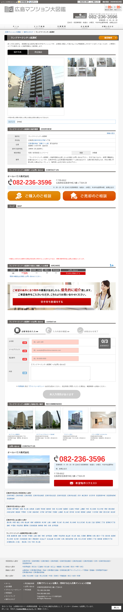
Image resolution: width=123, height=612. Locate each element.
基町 (100, 512)
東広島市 (85, 495)
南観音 (59, 567)
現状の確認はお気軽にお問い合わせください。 (26, 276)
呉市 (79, 495)
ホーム (8, 583)
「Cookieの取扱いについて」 (24, 609)
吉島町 (88, 512)
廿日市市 (92, 495)
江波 (93, 522)
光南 (21, 509)
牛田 (33, 542)
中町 (87, 509)
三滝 (29, 542)
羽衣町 (43, 509)
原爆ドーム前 (44, 143)
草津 (78, 576)
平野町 (23, 512)
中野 (77, 567)
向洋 (74, 576)
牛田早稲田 (26, 567)
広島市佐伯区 (72, 495)
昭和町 (83, 512)
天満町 (83, 536)
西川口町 (106, 512)
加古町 (113, 512)
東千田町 (48, 512)
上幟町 (82, 509)
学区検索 (28, 590)
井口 (81, 567)
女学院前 (55, 525)
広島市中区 (37, 140)
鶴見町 (18, 512)
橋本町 (48, 509)
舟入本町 (59, 509)
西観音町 (36, 539)
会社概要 (9, 586)
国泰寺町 (36, 512)
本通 (14, 522)
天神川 (56, 576)
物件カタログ (10, 599)
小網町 (53, 522)
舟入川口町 (81, 522)
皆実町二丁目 (100, 522)
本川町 (77, 512)
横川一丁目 (100, 536)
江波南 (71, 509)
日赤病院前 (33, 525)
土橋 (48, 522)
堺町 (106, 509)
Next (62, 85)
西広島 (24, 542)
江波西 (37, 509)
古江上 (53, 567)
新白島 (9, 522)
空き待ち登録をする (73, 273)
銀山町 (27, 522)
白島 (22, 522)
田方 (72, 567)
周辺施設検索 (29, 583)
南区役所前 (69, 539)
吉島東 (31, 509)
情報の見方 (111, 133)
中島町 (77, 509)
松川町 (16, 539)
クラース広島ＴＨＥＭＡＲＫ (99, 434)
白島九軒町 (11, 512)
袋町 (8, 525)
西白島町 (111, 509)
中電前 (13, 525)
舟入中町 (100, 509)
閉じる (116, 608)
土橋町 (60, 512)
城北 (18, 522)
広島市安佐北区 (50, 495)
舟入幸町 (93, 509)
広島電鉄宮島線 (35, 570)
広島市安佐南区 (38, 495)
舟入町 (66, 512)
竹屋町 (55, 512)
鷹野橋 (26, 525)
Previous (9, 85)
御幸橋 (40, 525)
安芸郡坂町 (11, 499)
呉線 (44, 570)
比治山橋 (50, 539)
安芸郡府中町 (100, 495)
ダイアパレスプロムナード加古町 (45, 434)
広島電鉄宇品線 (101, 570)
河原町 (9, 509)
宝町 (53, 509)
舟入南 (26, 509)
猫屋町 (65, 509)
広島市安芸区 (61, 495)
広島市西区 (28, 495)
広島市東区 (11, 495)
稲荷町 (113, 536)
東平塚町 (15, 509)
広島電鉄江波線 (52, 570)
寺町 (45, 525)
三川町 (29, 512)
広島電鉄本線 (33, 143)
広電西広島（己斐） (14, 542)
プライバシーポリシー (37, 386)
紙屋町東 (37, 522)
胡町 (32, 522)
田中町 (72, 512)
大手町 (43, 140)
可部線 (85, 570)
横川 (30, 539)
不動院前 (63, 576)
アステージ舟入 (68, 434)
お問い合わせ (29, 586)
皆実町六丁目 (110, 522)
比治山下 (43, 539)
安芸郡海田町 (111, 495)
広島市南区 (19, 495)
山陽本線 (25, 570)
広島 (75, 539)
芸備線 (92, 570)
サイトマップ (10, 596)
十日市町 (95, 512)
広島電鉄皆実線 (38, 572)
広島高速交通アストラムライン (71, 570)
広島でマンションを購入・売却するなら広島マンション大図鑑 (64, 583)
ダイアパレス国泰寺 (14, 434)
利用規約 (21, 386)
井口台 (34, 567)
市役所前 (20, 525)
